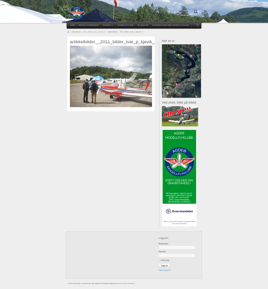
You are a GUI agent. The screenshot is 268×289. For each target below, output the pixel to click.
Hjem (72, 25)
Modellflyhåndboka (89, 25)
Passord (162, 252)
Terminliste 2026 (126, 25)
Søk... (197, 25)
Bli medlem (143, 25)
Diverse (107, 25)
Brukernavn (163, 244)
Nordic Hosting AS (128, 283)
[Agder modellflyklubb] (134, 13)
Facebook (195, 11)
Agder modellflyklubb (84, 283)
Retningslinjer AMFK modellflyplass (170, 25)
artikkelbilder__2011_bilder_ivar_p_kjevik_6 (88, 32)
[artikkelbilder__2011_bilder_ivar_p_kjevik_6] (111, 76)
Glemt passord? (165, 270)
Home (68, 32)
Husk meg (165, 260)
